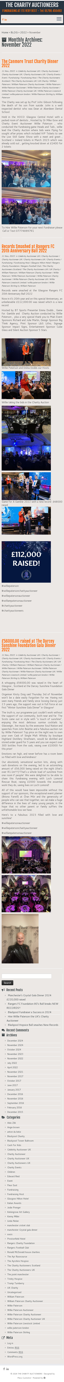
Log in (10, 1343)
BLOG (14, 32)
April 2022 (12, 1067)
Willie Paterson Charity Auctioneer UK (19, 90)
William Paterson (10, 272)
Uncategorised (14, 1292)
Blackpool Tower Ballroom (20, 1140)
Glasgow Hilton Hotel (41, 262)
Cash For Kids (14, 1145)
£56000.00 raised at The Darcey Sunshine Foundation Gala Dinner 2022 (29, 645)
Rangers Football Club (31, 266)
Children (11, 1171)
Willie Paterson (53, 84)
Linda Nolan (13, 1220)
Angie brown (13, 1127)
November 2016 (15, 1098)
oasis (9, 1234)
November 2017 (15, 1076)
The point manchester (18, 1274)
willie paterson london (20, 94)
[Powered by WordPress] (44, 1377)
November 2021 (15, 1071)
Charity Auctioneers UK (34, 74)
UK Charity (43, 81)
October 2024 (14, 1049)
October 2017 (14, 1080)
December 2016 (15, 1094)
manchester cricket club (18, 1225)
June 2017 (12, 1085)
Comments (15, 1352)
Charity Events (54, 74)
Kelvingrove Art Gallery (18, 1212)
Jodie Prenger (14, 1207)
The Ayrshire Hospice (18, 1261)
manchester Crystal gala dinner (22, 1229)
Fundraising (14, 77)
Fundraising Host (29, 77)
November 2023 (15, 1054)
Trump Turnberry (15, 1283)
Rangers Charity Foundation (21, 1243)
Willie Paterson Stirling (42, 94)
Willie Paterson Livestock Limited (23, 1323)
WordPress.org (14, 1356)
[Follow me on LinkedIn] (6, 19)
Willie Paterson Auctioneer (14, 87)
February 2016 (14, 1107)
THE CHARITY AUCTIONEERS (32, 4)
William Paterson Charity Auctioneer (28, 84)
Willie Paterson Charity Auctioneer (43, 87)
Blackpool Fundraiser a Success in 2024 (29, 1012)
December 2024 (15, 1040)
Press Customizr (24, 1378)
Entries (13, 1347)
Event (4, 77)
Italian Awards (14, 1203)
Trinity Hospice (14, 1278)
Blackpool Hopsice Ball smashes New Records (33, 1025)
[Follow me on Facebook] (3, 19)
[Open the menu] (59, 19)
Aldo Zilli (11, 1122)
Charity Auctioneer (50, 71)
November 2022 (15, 1058)
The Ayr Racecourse (17, 1256)
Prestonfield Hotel (16, 1238)
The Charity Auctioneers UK (24, 81)
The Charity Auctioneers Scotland (23, 1265)
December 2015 (15, 1111)
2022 (23, 32)
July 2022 (12, 1062)
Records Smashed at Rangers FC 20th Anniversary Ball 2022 (28, 248)
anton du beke (14, 1131)
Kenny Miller (13, 1216)
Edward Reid (13, 1176)
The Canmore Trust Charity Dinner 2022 (30, 63)
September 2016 (15, 1103)
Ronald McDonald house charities (23, 1252)
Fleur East (12, 1185)
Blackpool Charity (16, 1136)
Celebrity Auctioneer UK (29, 71)
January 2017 (14, 1089)
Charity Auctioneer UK (12, 74)
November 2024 (15, 1045)
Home (5, 32)
